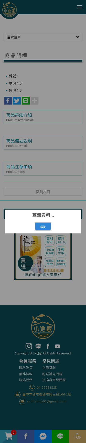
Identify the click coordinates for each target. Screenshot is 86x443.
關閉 (43, 226)
